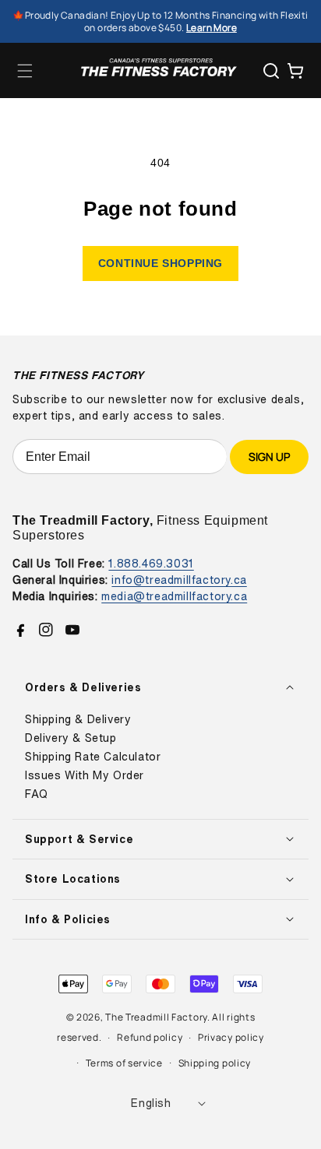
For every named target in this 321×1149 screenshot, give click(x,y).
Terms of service (124, 1063)
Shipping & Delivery (78, 719)
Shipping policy (215, 1063)
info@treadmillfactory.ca (178, 579)
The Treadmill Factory (156, 1017)
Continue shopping (160, 263)
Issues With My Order (84, 775)
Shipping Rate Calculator (92, 756)
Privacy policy (231, 1037)
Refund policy (149, 1037)
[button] (25, 71)
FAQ (36, 794)
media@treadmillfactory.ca (174, 596)
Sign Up (269, 456)
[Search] (271, 70)
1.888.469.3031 (150, 563)
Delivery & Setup (71, 738)
